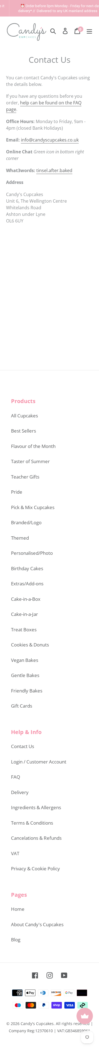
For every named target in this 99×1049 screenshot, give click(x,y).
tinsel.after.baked (54, 170)
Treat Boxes (24, 629)
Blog (15, 939)
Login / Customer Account (38, 762)
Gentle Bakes (25, 675)
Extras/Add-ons (27, 583)
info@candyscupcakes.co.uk (50, 140)
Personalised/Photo (32, 553)
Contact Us (22, 746)
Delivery (20, 792)
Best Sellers (23, 431)
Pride (16, 492)
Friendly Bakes (26, 690)
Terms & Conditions (32, 823)
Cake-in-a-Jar (24, 614)
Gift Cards (21, 706)
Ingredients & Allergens (36, 807)
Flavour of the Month (33, 446)
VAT (15, 853)
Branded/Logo (26, 522)
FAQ (15, 777)
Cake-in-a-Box (25, 599)
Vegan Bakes (24, 660)
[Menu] (89, 30)
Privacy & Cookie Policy (35, 868)
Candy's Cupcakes (37, 1023)
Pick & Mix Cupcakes (32, 507)
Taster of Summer (30, 461)
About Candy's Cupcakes (37, 924)
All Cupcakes (24, 415)
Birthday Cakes (27, 568)
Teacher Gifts (25, 477)
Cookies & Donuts (30, 645)
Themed (20, 538)
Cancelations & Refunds (36, 838)
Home (17, 909)
